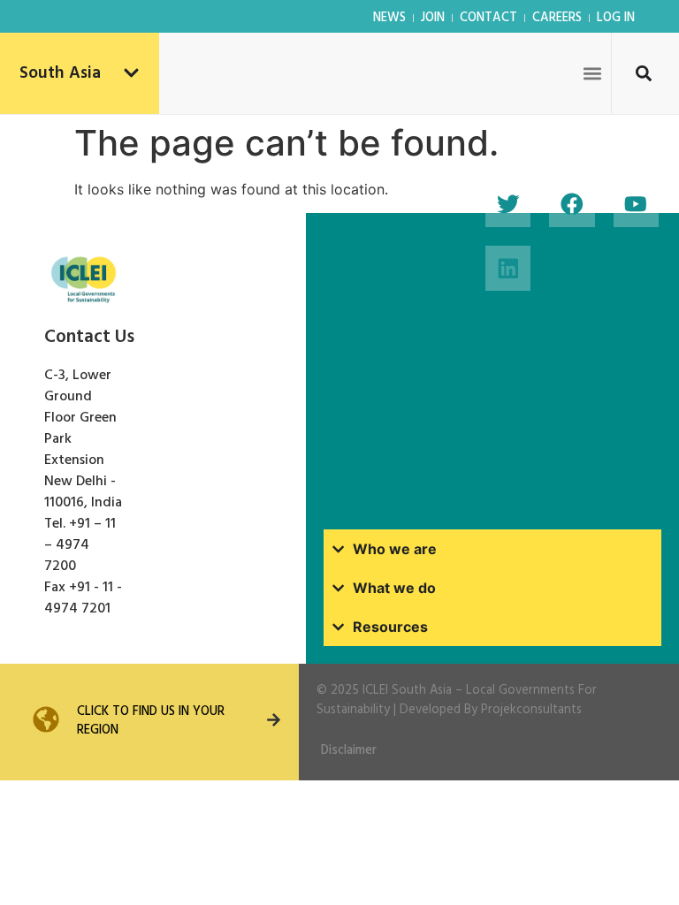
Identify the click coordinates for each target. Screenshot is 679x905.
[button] (592, 72)
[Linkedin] (507, 268)
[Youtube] (636, 204)
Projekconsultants (531, 710)
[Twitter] (507, 204)
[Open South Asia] (131, 74)
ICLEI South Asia (407, 691)
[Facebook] (571, 204)
